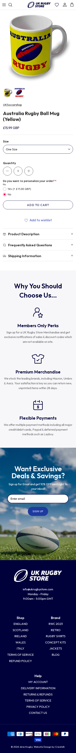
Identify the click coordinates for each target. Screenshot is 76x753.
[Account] (65, 5)
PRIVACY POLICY (38, 707)
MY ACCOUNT (38, 682)
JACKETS (55, 648)
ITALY (20, 648)
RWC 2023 (56, 624)
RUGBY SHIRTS (55, 636)
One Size (11, 149)
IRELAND (20, 636)
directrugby (26, 746)
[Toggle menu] (4, 5)
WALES (20, 642)
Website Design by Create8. (49, 746)
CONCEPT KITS (55, 642)
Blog (56, 655)
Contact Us (38, 713)
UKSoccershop (12, 105)
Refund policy (20, 661)
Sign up (38, 511)
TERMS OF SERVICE (38, 700)
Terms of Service (20, 655)
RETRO (56, 630)
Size (6, 141)
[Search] (12, 5)
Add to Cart (38, 205)
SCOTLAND (20, 630)
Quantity (9, 163)
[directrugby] (39, 5)
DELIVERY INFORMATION (38, 688)
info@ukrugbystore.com (38, 589)
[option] (38, 48)
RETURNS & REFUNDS (38, 694)
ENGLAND (20, 624)
